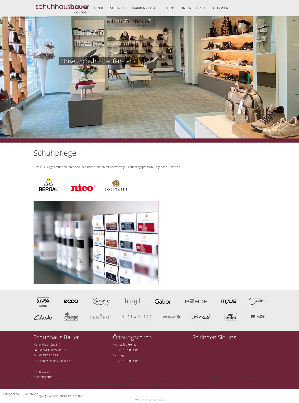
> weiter (67, 77)
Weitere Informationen (149, 400)
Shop (169, 8)
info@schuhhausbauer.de (56, 361)
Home (99, 8)
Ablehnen (31, 394)
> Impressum (42, 371)
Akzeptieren (11, 394)
